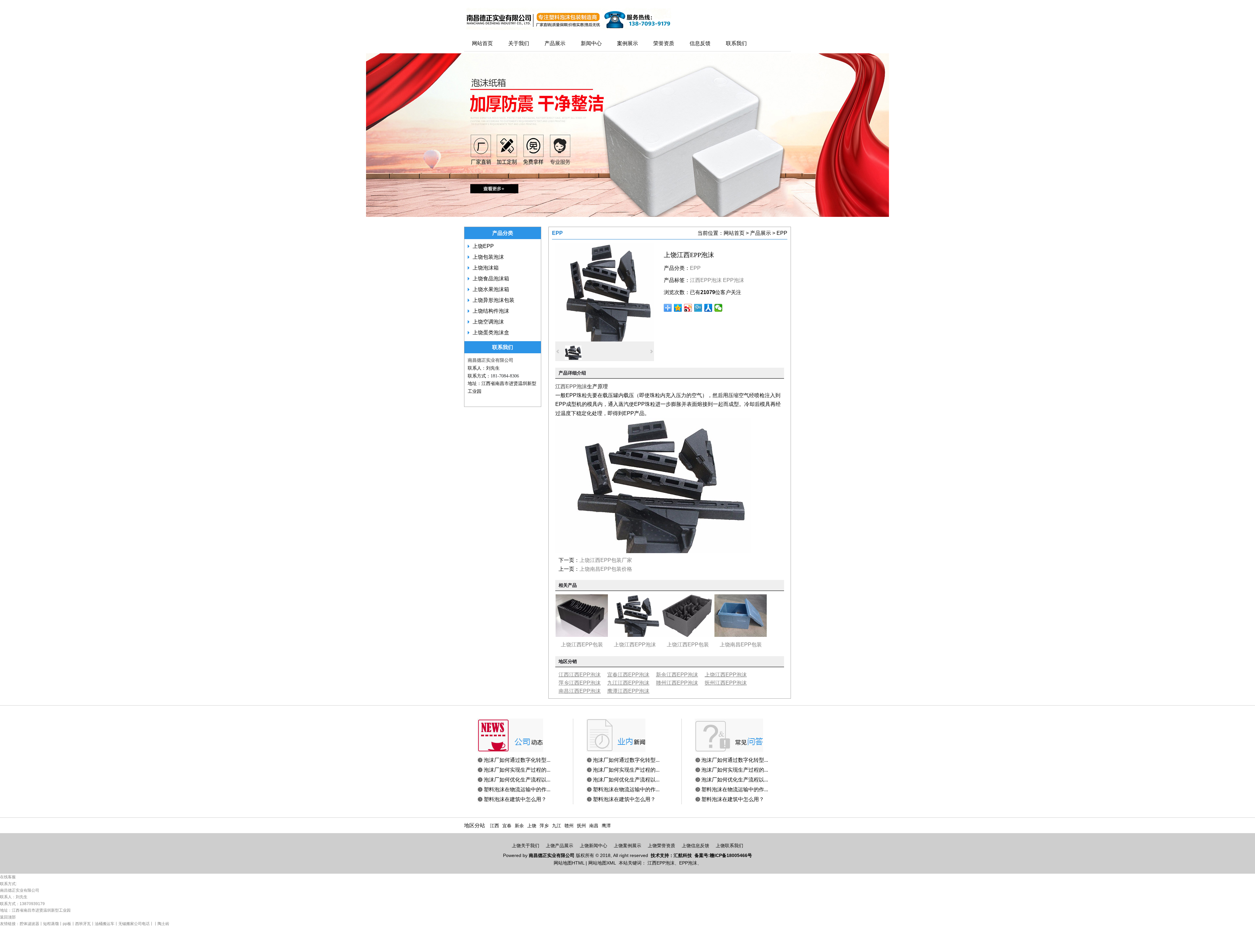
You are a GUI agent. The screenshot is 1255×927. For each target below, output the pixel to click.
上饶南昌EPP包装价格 (605, 569)
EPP (782, 233)
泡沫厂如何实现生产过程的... (517, 770)
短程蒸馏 (51, 923)
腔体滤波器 (29, 923)
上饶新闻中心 (593, 845)
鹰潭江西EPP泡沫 (628, 691)
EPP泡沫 (733, 280)
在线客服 (8, 877)
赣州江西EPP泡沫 (677, 683)
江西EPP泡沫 (706, 280)
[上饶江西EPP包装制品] (582, 635)
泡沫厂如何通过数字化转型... (517, 760)
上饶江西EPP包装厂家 (605, 560)
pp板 (67, 923)
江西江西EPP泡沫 (580, 674)
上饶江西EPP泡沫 (635, 644)
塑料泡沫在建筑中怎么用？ (515, 799)
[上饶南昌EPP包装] (740, 635)
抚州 (581, 825)
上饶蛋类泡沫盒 (491, 332)
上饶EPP (483, 246)
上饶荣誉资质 (661, 845)
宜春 (506, 825)
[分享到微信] (718, 308)
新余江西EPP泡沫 (677, 674)
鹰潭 (606, 825)
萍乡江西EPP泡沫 (580, 683)
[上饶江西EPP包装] (687, 635)
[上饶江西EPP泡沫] (604, 339)
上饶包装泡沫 (488, 257)
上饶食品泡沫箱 (491, 278)
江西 (494, 825)
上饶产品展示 (559, 845)
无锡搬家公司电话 (134, 923)
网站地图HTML (569, 863)
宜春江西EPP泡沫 (628, 674)
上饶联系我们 (729, 845)
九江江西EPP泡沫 (628, 683)
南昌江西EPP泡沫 (580, 691)
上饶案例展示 (627, 845)
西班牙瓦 (83, 923)
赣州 (569, 825)
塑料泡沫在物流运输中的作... (517, 789)
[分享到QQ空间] (678, 308)
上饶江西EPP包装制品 (582, 646)
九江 (556, 825)
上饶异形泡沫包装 (493, 300)
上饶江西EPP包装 (688, 644)
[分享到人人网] (708, 308)
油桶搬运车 (104, 923)
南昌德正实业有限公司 (490, 360)
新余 (519, 825)
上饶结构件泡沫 (491, 311)
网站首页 (734, 233)
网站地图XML (602, 863)
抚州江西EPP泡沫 (726, 683)
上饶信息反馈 (695, 845)
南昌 (593, 825)
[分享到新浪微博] (688, 308)
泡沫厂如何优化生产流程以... (517, 779)
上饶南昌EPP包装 (741, 644)
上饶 (531, 825)
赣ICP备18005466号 (731, 855)
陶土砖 (163, 923)
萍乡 (544, 825)
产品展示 (760, 233)
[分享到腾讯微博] (698, 308)
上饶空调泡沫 (488, 321)
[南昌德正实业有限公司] (568, 30)
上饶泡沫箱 (486, 268)
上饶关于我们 (525, 845)
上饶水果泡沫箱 (491, 289)
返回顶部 (8, 917)
